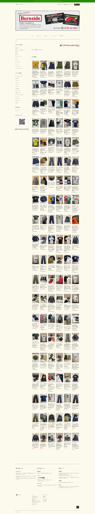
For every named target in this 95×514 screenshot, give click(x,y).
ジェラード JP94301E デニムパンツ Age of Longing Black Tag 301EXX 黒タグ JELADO (43, 385)
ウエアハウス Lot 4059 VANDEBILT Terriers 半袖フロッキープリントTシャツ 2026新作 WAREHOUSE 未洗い (43, 91)
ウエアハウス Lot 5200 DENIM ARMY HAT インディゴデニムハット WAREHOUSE (43, 247)
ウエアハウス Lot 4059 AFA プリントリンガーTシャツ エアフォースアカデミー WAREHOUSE (59, 149)
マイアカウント (45, 494)
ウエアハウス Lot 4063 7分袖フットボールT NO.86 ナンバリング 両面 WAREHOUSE (59, 187)
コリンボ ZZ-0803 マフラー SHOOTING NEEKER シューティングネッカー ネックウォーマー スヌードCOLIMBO (35, 325)
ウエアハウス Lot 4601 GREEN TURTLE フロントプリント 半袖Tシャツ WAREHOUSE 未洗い (35, 130)
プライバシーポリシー (35, 502)
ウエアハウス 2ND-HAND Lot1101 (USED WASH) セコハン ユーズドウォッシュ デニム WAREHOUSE (67, 227)
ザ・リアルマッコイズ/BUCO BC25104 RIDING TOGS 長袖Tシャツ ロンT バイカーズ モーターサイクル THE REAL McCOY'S (75, 326)
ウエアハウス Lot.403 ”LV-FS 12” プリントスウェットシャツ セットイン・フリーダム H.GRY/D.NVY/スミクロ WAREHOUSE (35, 343)
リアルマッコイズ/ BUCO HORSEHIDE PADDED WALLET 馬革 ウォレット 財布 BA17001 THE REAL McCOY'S (35, 385)
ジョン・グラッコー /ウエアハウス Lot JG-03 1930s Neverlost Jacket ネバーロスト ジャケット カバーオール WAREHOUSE (43, 207)
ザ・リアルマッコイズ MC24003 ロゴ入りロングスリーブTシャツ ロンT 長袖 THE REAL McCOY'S (59, 385)
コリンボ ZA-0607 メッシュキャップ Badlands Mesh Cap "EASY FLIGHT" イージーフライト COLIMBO (51, 345)
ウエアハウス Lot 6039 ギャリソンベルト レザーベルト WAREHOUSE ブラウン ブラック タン (51, 184)
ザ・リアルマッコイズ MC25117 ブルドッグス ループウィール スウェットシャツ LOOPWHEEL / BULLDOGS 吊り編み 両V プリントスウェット (75, 287)
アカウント (61, 4)
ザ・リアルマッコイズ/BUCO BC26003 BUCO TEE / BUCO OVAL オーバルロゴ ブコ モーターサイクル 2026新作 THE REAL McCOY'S (59, 248)
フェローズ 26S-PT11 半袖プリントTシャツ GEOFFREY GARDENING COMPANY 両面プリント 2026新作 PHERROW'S (59, 112)
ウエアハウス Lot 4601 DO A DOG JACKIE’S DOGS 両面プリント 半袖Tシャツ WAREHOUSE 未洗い (67, 131)
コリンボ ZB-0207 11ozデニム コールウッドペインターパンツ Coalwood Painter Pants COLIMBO (59, 169)
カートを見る (45, 499)
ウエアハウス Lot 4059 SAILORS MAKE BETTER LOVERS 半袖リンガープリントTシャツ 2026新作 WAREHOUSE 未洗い (35, 92)
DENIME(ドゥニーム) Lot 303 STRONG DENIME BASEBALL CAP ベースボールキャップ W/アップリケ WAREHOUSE (59, 446)
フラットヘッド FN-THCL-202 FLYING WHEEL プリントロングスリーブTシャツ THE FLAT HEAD (67, 267)
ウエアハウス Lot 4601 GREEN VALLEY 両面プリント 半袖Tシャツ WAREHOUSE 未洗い (43, 130)
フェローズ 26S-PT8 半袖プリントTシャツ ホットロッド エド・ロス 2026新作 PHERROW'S (59, 130)
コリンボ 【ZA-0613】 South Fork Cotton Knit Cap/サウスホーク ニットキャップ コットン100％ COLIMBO (35, 306)
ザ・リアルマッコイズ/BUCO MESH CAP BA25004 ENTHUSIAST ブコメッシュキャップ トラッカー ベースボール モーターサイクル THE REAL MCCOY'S (51, 386)
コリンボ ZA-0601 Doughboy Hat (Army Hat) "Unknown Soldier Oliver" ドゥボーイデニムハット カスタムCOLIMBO (75, 346)
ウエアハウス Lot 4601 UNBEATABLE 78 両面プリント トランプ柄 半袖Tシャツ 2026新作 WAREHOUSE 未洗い (75, 112)
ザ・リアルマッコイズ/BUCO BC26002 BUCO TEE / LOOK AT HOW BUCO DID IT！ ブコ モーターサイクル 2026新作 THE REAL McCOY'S (67, 248)
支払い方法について (35, 496)
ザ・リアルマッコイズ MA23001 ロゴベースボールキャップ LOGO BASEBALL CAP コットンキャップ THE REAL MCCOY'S (67, 386)
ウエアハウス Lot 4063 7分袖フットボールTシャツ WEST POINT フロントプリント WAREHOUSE (67, 444)
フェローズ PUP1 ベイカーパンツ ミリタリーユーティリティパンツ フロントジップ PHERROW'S (67, 365)
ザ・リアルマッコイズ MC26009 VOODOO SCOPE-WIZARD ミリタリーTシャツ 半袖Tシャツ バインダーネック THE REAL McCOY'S (59, 227)
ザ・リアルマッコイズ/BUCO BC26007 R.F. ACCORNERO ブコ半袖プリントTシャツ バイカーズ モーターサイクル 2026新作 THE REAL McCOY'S (75, 228)
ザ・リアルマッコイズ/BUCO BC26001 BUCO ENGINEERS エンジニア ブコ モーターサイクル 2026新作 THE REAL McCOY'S (51, 247)
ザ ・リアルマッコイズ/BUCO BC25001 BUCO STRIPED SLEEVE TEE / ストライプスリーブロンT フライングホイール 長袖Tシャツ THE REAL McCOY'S (43, 346)
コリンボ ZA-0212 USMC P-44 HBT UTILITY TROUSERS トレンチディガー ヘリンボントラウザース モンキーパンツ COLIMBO (35, 287)
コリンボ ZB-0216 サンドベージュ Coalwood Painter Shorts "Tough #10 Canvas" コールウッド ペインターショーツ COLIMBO (75, 93)
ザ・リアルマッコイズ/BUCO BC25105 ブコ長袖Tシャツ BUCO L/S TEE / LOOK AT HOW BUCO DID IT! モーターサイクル (67, 287)
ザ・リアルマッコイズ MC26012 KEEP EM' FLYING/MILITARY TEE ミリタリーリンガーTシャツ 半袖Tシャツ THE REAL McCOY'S (75, 188)
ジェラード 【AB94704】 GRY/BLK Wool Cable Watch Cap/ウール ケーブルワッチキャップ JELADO (67, 306)
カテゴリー (38, 35)
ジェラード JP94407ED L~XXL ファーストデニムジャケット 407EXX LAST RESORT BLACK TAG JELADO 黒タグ (51, 425)
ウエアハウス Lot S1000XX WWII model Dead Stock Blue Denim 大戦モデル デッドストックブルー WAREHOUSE (51, 131)
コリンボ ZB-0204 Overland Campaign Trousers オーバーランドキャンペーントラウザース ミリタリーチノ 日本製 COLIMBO (43, 73)
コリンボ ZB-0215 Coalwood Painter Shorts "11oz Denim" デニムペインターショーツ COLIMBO (35, 112)
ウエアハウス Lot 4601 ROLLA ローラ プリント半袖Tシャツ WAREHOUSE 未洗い (43, 227)
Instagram (19, 494)
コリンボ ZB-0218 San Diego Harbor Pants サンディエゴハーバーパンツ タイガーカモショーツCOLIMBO (43, 110)
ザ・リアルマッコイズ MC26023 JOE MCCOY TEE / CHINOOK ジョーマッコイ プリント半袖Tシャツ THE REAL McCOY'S (75, 131)
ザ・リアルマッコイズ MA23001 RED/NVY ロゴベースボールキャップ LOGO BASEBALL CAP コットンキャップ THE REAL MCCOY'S (51, 287)
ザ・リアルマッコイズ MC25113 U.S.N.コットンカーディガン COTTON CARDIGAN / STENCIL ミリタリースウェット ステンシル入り (75, 306)
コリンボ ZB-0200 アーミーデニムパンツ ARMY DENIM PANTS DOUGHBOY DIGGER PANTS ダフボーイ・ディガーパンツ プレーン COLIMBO (51, 228)
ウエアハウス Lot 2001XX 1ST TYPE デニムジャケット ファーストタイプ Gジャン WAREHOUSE (75, 169)
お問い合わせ (61, 35)
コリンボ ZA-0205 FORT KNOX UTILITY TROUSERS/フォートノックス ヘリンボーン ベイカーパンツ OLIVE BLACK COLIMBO (43, 188)
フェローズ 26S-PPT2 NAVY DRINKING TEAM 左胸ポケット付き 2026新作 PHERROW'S (67, 112)
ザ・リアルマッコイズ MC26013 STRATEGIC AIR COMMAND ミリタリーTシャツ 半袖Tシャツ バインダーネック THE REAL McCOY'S (67, 406)
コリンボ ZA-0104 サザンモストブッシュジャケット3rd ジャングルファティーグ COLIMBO (67, 327)
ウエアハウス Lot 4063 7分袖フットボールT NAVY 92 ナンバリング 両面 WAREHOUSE (51, 445)
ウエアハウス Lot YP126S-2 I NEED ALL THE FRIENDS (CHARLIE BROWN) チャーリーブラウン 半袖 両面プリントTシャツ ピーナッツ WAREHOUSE (35, 73)
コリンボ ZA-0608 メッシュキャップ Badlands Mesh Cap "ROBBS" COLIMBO (59, 345)
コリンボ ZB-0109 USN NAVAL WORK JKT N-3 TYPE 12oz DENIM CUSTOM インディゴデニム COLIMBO (35, 246)
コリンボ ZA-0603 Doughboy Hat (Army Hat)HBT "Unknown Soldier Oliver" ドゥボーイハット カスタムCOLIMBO (35, 366)
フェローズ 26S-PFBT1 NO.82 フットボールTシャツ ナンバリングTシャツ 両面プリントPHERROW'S (59, 91)
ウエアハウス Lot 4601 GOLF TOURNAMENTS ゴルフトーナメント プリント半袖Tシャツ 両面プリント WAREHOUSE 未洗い (35, 227)
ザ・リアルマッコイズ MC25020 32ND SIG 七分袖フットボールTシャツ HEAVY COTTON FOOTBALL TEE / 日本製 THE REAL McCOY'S (75, 366)
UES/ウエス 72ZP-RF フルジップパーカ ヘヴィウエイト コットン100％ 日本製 (75, 247)
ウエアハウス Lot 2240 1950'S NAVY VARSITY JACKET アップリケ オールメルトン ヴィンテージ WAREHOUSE (35, 445)
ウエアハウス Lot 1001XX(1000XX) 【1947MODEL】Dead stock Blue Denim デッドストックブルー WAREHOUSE (59, 406)
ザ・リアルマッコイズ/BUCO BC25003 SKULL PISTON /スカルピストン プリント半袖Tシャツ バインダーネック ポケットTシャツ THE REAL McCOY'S (51, 208)
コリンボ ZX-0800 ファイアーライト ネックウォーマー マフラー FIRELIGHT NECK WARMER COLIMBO (59, 306)
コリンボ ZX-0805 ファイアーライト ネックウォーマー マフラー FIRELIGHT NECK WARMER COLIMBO (43, 286)
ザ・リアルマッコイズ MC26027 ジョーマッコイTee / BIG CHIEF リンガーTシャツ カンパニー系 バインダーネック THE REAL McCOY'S (51, 405)
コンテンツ (53, 35)
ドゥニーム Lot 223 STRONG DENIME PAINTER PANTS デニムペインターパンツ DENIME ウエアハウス (51, 73)
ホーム (32, 35)
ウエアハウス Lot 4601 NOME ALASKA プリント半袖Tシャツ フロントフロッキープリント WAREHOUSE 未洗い (51, 149)
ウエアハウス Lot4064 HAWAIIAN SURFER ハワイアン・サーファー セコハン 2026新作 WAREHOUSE (75, 73)
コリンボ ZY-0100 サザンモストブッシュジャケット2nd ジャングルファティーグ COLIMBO (51, 325)
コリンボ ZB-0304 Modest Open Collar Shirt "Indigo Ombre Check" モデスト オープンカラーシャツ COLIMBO (67, 169)
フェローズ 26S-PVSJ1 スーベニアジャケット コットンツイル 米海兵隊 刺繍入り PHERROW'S (51, 267)
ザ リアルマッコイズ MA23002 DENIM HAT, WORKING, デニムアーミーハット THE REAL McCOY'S (43, 445)
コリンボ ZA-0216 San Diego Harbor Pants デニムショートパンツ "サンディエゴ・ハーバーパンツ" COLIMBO (35, 169)
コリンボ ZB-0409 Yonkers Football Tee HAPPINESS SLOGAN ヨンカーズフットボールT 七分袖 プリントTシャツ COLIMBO (67, 150)
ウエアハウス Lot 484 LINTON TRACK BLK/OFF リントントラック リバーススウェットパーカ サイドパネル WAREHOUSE (59, 326)
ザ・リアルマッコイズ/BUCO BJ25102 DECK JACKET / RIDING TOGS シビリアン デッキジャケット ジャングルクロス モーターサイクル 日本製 (51, 307)
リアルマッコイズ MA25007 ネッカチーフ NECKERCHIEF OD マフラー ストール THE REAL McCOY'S (51, 365)
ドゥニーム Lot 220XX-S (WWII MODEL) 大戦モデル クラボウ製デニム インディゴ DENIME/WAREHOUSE (75, 406)
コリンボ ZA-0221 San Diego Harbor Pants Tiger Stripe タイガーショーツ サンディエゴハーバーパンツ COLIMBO (75, 150)
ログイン (71, 4)
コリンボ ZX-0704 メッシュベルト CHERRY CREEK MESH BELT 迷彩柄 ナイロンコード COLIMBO (43, 306)
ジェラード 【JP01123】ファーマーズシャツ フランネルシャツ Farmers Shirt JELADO (43, 326)
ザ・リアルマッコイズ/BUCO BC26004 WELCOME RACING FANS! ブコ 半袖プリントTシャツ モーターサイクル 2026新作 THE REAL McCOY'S (75, 386)
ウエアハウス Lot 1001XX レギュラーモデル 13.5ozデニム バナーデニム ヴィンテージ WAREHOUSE (35, 406)
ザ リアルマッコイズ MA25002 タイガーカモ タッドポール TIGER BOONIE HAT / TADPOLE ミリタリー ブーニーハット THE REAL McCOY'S (59, 366)
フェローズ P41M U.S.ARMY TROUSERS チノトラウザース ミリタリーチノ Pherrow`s (43, 365)
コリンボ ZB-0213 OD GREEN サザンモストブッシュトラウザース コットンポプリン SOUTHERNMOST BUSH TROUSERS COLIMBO (59, 73)
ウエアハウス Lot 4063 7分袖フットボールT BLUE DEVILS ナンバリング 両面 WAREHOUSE (67, 187)
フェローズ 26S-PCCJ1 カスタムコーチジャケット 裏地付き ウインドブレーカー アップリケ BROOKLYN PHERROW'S (67, 426)
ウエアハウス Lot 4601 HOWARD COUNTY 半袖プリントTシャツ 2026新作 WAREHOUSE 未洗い (51, 91)
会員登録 (66, 4)
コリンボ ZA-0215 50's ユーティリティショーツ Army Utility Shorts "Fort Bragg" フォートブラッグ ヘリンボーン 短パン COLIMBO (43, 169)
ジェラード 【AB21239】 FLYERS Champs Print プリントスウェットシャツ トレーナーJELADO (35, 267)
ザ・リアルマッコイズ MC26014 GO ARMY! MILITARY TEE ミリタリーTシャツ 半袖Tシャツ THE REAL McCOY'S (35, 207)
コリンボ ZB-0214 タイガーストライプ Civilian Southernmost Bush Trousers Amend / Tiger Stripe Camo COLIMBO (67, 73)
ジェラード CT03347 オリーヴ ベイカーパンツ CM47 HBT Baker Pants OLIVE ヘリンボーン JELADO (35, 425)
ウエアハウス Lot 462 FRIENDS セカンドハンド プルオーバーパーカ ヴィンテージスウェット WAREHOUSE (59, 287)
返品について (34, 499)
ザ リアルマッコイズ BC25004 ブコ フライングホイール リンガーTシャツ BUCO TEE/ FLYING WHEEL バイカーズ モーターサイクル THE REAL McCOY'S (75, 208)
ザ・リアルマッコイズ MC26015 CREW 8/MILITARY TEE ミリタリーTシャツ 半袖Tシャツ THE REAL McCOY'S (43, 406)
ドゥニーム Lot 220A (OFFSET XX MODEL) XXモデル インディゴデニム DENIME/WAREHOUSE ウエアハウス (59, 426)
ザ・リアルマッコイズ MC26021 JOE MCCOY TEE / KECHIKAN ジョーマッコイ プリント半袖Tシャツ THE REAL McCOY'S (35, 150)
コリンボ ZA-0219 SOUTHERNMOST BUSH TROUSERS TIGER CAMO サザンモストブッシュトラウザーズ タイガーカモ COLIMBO (67, 346)
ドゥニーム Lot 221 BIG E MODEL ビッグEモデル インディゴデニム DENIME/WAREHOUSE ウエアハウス (75, 425)
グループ (45, 35)
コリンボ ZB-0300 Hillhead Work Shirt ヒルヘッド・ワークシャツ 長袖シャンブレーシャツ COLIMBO (35, 188)
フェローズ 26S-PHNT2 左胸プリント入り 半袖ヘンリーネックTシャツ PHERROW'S (51, 110)
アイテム (77, 4)
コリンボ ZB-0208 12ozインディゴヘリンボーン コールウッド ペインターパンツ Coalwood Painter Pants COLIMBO (51, 169)
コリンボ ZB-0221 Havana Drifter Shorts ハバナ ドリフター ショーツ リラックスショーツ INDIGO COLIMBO (67, 92)
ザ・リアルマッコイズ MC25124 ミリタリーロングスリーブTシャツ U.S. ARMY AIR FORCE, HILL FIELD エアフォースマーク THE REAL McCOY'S (75, 268)
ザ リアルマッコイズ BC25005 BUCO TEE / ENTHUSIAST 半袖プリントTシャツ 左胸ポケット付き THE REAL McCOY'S (59, 207)
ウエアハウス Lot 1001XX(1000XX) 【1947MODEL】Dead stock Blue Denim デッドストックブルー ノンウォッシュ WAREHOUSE (75, 446)
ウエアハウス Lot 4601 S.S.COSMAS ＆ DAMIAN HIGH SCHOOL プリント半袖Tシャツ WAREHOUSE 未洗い (43, 150)
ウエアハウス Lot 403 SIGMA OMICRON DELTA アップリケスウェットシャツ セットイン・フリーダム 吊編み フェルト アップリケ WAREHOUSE (43, 426)
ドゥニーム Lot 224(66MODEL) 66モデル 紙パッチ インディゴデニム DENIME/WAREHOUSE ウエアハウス (43, 267)
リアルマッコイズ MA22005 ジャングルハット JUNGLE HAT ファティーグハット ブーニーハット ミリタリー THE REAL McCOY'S (59, 267)
